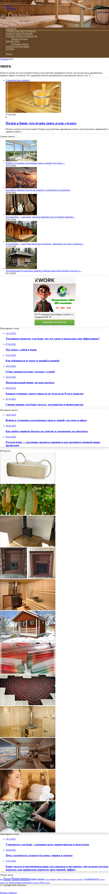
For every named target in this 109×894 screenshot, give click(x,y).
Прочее (10, 49)
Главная (4, 59)
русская (35, 883)
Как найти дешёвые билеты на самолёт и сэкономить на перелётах (38, 190)
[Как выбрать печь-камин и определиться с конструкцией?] (27, 546)
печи (7, 883)
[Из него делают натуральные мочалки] (27, 482)
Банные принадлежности (21, 36)
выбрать (53, 879)
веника (47, 879)
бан (1, 879)
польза (18, 882)
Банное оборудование (19, 34)
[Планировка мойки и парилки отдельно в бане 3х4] (27, 736)
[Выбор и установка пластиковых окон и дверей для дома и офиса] (21, 160)
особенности (91, 879)
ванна (25, 878)
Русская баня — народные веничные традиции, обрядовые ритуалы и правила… (45, 244)
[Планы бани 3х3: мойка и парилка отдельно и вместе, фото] (27, 641)
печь (11, 882)
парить (2, 883)
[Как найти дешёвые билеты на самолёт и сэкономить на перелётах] (21, 187)
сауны (47, 883)
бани (7, 879)
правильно (27, 882)
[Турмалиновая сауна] (27, 673)
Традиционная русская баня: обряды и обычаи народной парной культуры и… (44, 271)
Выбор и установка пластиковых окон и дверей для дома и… (35, 163)
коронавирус (79, 879)
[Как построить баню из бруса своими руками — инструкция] (27, 768)
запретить (66, 879)
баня (15, 878)
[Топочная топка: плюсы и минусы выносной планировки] (27, 578)
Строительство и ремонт (21, 31)
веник (41, 879)
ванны (33, 879)
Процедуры (12, 41)
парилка (102, 879)
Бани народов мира (18, 46)
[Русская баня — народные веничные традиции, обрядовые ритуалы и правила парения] (21, 241)
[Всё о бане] (15, 24)
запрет (59, 879)
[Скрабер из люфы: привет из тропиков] (27, 514)
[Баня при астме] (27, 800)
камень (72, 879)
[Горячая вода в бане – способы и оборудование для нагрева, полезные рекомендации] (27, 609)
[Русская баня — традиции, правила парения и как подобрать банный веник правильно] (21, 214)
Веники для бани (19, 39)
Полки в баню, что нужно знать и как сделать (41, 123)
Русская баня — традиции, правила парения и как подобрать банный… (40, 217)
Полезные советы (19, 44)
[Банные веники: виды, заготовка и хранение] (27, 831)
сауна (41, 882)
